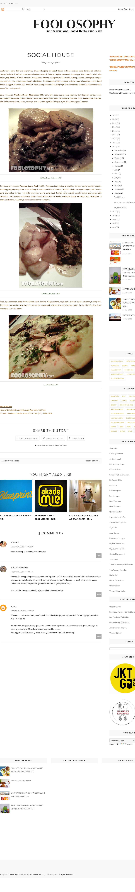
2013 (114, 142)
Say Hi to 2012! (120, 207)
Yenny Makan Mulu (117, 591)
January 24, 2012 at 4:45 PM (22, 547)
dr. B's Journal (115, 459)
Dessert (125, 365)
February (118, 189)
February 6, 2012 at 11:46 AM (22, 610)
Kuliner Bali (129, 370)
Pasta (121, 427)
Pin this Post (78, 438)
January (118, 193)
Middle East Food (117, 374)
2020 (114, 119)
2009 (114, 219)
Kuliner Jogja (116, 370)
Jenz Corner (114, 533)
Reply (99, 555)
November (119, 154)
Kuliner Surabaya (117, 378)
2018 (114, 123)
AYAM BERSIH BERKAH (21, 780)
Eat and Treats (115, 469)
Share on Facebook (28, 438)
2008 (114, 223)
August (118, 166)
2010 (114, 215)
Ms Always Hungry (117, 538)
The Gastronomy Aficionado (121, 564)
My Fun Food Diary (116, 543)
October (118, 158)
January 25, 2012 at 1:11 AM (22, 572)
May (116, 177)
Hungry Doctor (115, 512)
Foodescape (114, 496)
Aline (14, 606)
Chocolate (114, 400)
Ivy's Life (113, 527)
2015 (114, 135)
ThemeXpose (22, 874)
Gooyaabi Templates (49, 874)
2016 (114, 131)
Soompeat (113, 559)
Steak (130, 431)
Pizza (129, 427)
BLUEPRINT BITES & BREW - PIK (15, 517)
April (116, 181)
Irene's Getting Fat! (117, 522)
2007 (114, 227)
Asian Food (115, 365)
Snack (122, 431)
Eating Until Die (115, 480)
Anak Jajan (113, 448)
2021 (114, 115)
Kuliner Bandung (117, 413)
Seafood (114, 431)
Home (2, 4)
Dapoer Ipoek (115, 606)
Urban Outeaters (116, 580)
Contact (13, 4)
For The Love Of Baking (119, 617)
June (117, 174)
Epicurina (113, 485)
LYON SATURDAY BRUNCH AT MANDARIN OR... (83, 517)
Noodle (113, 427)
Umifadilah (113, 575)
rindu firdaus (19, 567)
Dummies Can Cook (126, 405)
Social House (119, 197)
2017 (114, 127)
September (119, 162)
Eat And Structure (116, 464)
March (117, 185)
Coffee (124, 400)
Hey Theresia (114, 506)
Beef (124, 396)
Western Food (61, 445)
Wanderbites (114, 586)
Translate (129, 744)
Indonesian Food (117, 409)
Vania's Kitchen (115, 633)
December (119, 150)
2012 (114, 146)
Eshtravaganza (115, 490)
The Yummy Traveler (117, 570)
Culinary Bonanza (116, 453)
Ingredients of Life (117, 517)
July (116, 170)
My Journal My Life (117, 549)
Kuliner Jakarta (48, 445)
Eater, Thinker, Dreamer (119, 475)
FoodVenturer (115, 501)
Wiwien (15, 542)
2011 (114, 211)
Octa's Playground (117, 554)
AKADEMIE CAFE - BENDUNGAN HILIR (45, 517)
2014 (114, 139)
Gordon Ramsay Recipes (119, 622)
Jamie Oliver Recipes (117, 628)
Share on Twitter (55, 438)
